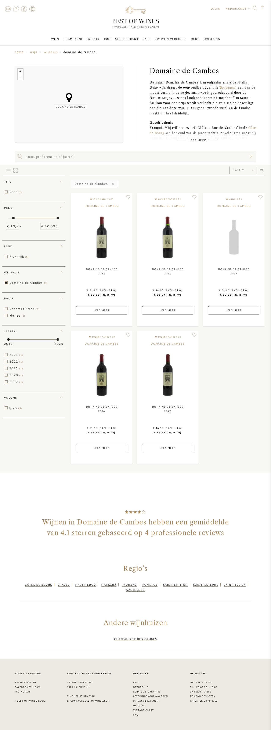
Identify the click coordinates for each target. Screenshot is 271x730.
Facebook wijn (25, 682)
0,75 (15, 408)
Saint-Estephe (205, 584)
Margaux (108, 584)
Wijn (55, 38)
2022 (16, 361)
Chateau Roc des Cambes (135, 639)
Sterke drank (126, 38)
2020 (16, 375)
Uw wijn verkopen (171, 38)
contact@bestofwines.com (90, 700)
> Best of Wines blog (30, 700)
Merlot (17, 315)
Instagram (32, 9)
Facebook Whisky (27, 687)
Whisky (93, 38)
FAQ (16, 9)
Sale (146, 38)
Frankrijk (19, 257)
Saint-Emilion (175, 584)
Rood (16, 192)
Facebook (24, 9)
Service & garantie (147, 691)
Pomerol (150, 584)
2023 (16, 355)
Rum (107, 38)
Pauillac (129, 584)
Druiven (139, 705)
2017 (16, 382)
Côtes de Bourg (38, 584)
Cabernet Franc (24, 309)
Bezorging (140, 687)
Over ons (212, 38)
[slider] (13, 218)
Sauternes (135, 589)
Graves (64, 584)
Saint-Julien (235, 584)
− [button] (20, 77)
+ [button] (20, 71)
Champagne (73, 38)
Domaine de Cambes (28, 283)
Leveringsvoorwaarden (150, 696)
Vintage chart (143, 710)
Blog (195, 38)
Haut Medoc (85, 584)
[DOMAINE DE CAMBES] (69, 98)
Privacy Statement (146, 700)
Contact (8, 9)
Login (215, 8)
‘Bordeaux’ (227, 87)
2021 (16, 368)
